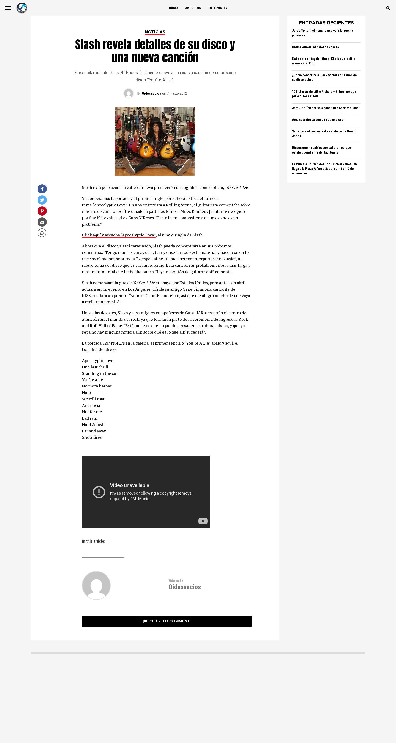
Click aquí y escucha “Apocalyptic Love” (119, 235)
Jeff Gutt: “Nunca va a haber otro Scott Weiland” (326, 108)
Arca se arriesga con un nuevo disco (317, 120)
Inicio (173, 8)
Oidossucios (151, 93)
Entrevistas (217, 8)
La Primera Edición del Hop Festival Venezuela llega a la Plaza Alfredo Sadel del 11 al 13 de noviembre (325, 168)
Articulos (193, 8)
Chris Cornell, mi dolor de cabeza (315, 47)
